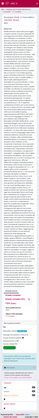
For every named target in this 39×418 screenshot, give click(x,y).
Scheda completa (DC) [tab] (15, 299)
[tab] (29, 299)
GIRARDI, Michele (11, 20)
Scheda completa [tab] (13, 295)
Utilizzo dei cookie (10, 417)
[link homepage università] (27, 3)
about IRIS (20, 415)
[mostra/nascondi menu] (37, 4)
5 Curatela (7, 12)
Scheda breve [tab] (11, 291)
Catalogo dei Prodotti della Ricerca (18, 9)
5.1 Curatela (17, 12)
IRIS (2, 9)
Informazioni (10, 368)
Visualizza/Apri (9, 348)
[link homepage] (10, 3)
